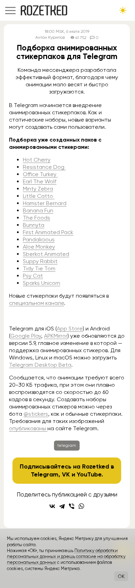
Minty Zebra (38, 188)
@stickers (36, 414)
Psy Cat (33, 275)
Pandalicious (39, 239)
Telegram (44, 474)
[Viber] (72, 506)
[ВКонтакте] (52, 506)
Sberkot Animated (46, 254)
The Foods (36, 217)
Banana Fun (38, 210)
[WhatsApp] (81, 506)
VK (66, 474)
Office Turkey (40, 174)
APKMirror (56, 335)
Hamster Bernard (44, 203)
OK (121, 576)
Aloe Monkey (39, 246)
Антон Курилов (50, 37)
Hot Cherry (37, 159)
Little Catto (38, 196)
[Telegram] (62, 506)
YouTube (89, 474)
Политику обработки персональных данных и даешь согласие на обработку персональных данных (66, 556)
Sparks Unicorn (41, 283)
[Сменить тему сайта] (123, 10)
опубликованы (28, 428)
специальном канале (36, 303)
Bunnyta (33, 225)
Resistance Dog (44, 167)
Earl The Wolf (39, 181)
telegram (66, 445)
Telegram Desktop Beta (40, 365)
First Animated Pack (48, 232)
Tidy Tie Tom (39, 268)
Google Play (25, 335)
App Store (70, 328)
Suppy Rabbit (40, 261)
